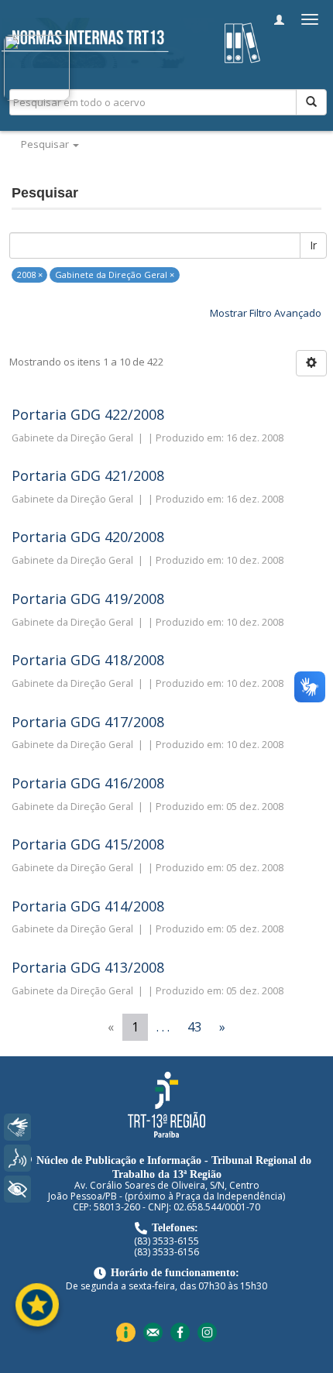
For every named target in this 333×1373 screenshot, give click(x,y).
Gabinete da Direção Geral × (114, 274)
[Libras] (17, 1127)
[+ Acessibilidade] (17, 1189)
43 (194, 1026)
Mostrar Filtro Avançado (265, 313)
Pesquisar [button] (46, 144)
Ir (313, 245)
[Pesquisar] (311, 102)
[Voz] (17, 1158)
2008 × (30, 274)
